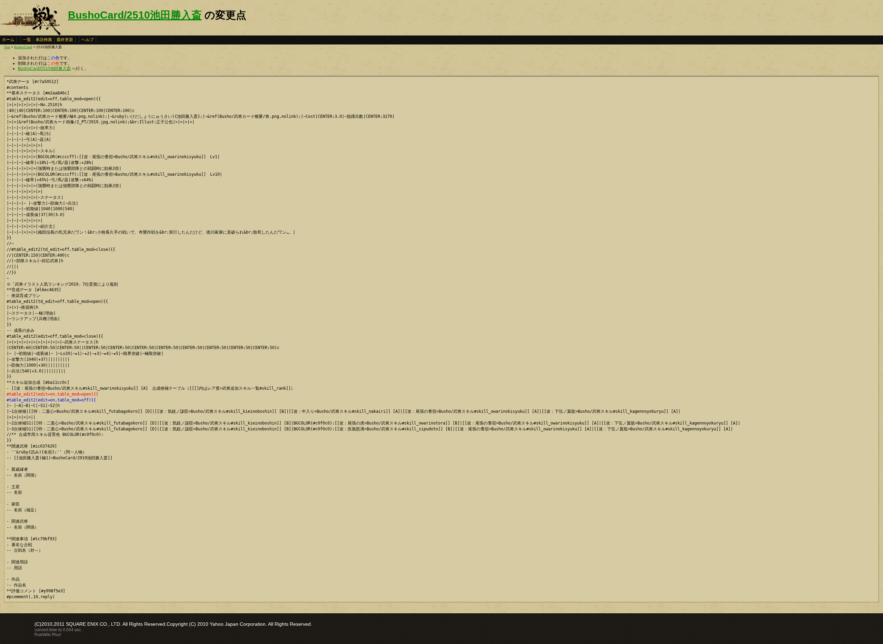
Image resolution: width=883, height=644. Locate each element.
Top (7, 47)
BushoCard (23, 47)
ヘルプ (87, 39)
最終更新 (65, 39)
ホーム (8, 39)
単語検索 (44, 39)
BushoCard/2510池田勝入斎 (135, 15)
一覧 (27, 39)
